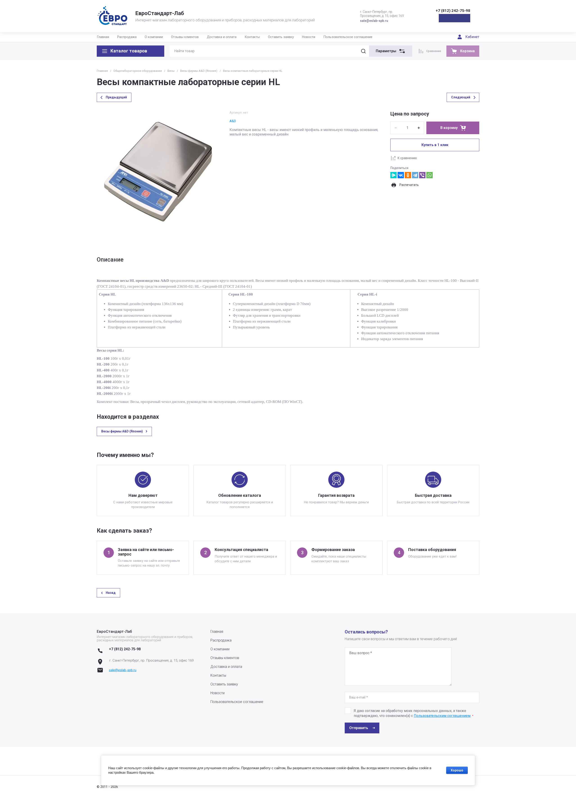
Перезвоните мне (454, 18)
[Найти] (363, 51)
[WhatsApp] (429, 175)
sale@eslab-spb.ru (122, 670)
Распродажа (127, 37)
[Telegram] (415, 175)
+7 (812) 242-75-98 (453, 10)
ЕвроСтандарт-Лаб (159, 13)
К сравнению (407, 158)
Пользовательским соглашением (442, 716)
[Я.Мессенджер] (393, 175)
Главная (103, 37)
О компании (154, 37)
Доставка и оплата (221, 37)
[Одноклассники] (408, 175)
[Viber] (422, 175)
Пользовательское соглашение (347, 37)
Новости (308, 37)
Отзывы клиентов (185, 37)
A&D (233, 121)
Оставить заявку (281, 37)
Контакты (252, 37)
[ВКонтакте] (401, 175)
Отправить (358, 728)
